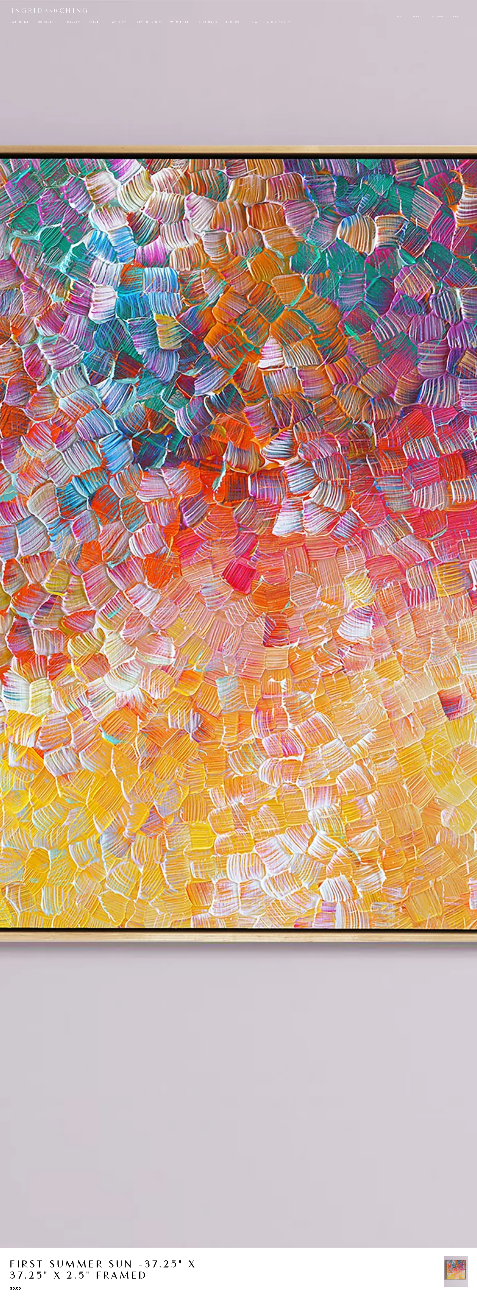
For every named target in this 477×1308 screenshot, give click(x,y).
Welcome (20, 22)
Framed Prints (148, 22)
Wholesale (180, 22)
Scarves (73, 22)
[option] (456, 1271)
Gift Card (208, 22)
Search (418, 16)
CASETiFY (118, 22)
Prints (95, 22)
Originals (47, 22)
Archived (234, 22)
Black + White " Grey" (271, 22)
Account (438, 16)
